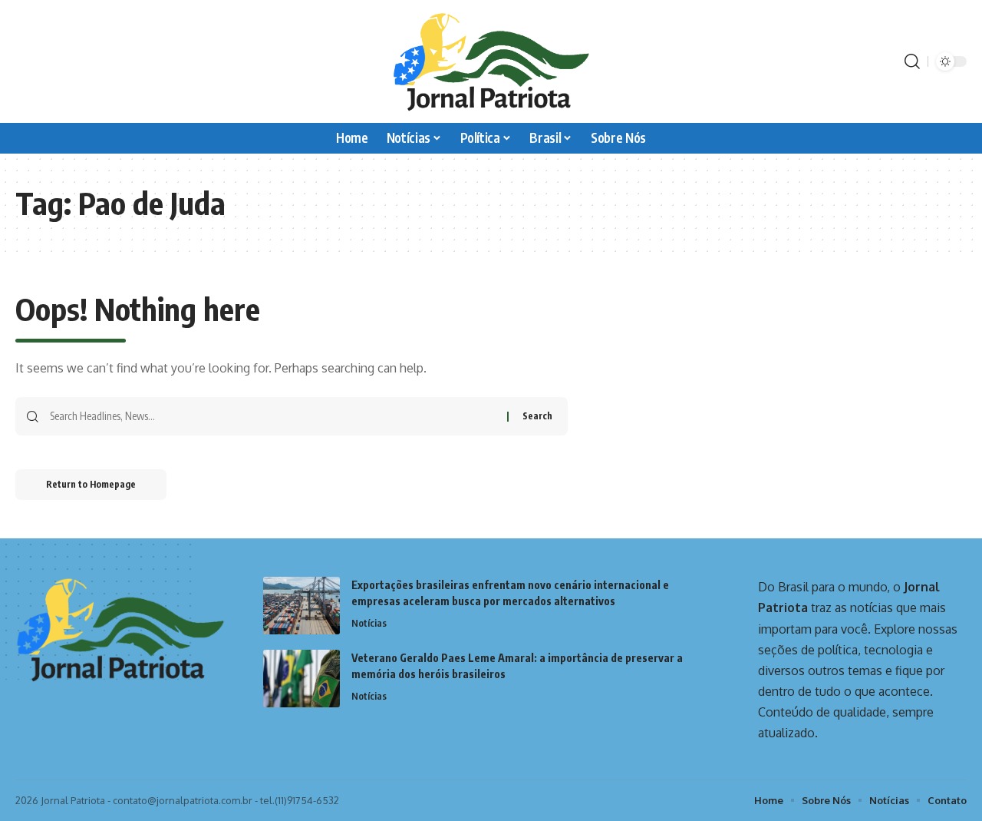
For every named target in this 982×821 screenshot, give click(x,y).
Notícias (369, 623)
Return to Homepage (91, 484)
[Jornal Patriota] (491, 61)
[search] (912, 61)
